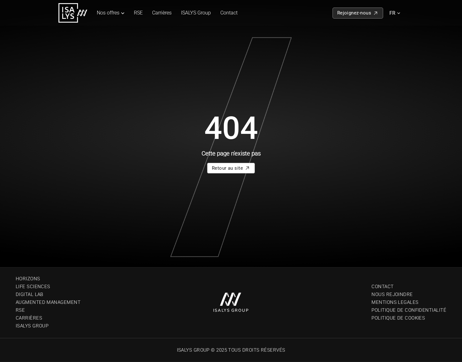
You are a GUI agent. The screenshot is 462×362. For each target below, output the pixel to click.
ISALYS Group (196, 13)
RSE (138, 13)
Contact (229, 13)
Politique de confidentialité (408, 310)
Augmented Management (48, 302)
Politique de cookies (398, 318)
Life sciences (33, 286)
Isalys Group (32, 326)
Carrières (162, 13)
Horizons (28, 279)
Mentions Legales (394, 302)
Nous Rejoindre (392, 294)
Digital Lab (29, 294)
